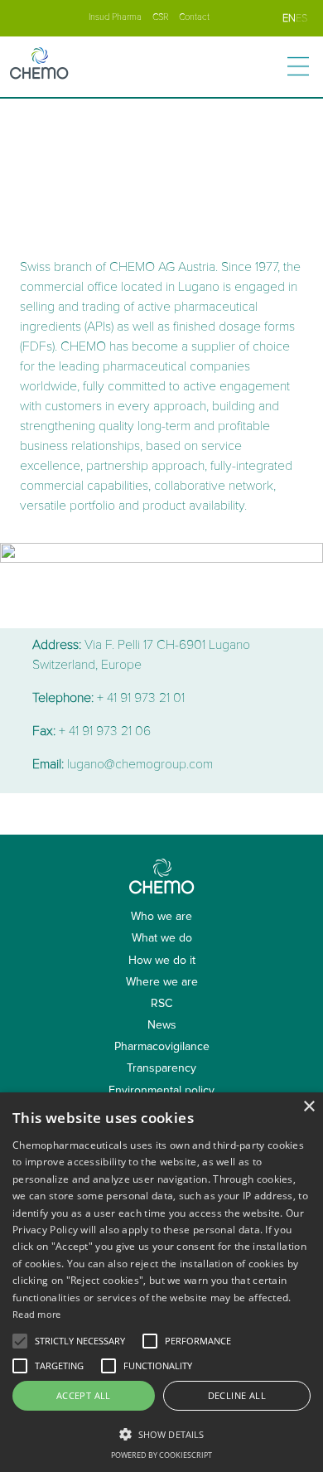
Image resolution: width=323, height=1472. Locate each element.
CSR (160, 17)
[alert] (161, 1282)
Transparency (161, 1068)
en (289, 18)
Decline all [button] (237, 1395)
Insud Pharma (115, 17)
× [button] (308, 1107)
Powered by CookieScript (161, 1455)
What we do (162, 938)
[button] (161, 1434)
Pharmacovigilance (162, 1046)
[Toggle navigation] (298, 66)
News (161, 1025)
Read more (36, 1314)
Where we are (162, 982)
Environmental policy (161, 1090)
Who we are (161, 916)
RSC (161, 1003)
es (301, 18)
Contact (194, 17)
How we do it (161, 960)
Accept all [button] (83, 1395)
